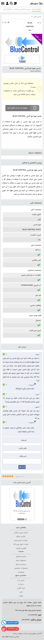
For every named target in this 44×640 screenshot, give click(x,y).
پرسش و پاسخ (21, 564)
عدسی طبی (37, 16)
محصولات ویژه (21, 560)
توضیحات (21, 572)
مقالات (21, 596)
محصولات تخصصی (21, 568)
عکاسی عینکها (20, 536)
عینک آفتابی (21, 588)
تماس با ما (20, 580)
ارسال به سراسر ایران (21, 540)
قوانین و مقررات (21, 548)
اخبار (20, 592)
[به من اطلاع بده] (8, 22)
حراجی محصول (21, 556)
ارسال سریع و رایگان (21, 532)
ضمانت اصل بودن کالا (20, 544)
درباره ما (21, 584)
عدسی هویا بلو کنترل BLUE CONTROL (25, 68)
